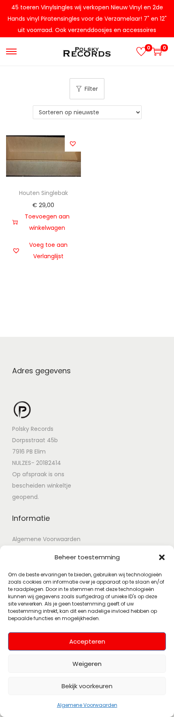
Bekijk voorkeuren (87, 686)
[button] (162, 557)
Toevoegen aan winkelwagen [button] (47, 222)
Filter (91, 89)
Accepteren (87, 641)
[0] (141, 51)
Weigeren (87, 663)
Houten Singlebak (43, 193)
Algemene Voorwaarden (87, 705)
